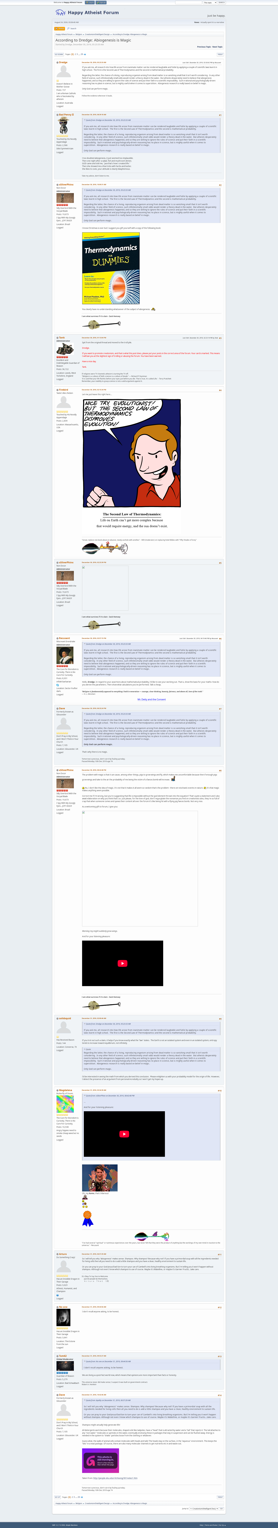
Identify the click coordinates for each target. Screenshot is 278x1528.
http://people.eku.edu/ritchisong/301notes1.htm (115, 1478)
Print (220, 54)
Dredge (63, 62)
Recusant (64, 638)
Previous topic (204, 47)
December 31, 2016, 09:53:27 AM (94, 1356)
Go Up (57, 1497)
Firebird (63, 389)
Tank (62, 337)
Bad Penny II (66, 114)
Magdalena (65, 1090)
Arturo (63, 1254)
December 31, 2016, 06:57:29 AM (94, 1254)
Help (201, 1525)
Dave (62, 708)
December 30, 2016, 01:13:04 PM (94, 338)
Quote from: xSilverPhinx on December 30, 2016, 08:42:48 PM (110, 1095)
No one (63, 1306)
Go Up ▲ (222, 1525)
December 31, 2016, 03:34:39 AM (94, 1090)
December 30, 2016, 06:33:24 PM (94, 708)
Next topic (217, 47)
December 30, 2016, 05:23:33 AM (94, 62)
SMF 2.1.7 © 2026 (58, 1525)
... (79, 54)
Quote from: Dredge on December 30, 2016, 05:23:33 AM (108, 120)
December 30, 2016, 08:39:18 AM (94, 114)
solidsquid (65, 1018)
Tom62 (63, 1355)
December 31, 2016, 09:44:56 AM (94, 1307)
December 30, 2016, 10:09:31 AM (94, 184)
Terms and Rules (211, 1525)
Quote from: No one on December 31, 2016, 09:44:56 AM (108, 1361)
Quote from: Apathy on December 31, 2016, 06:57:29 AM (108, 1400)
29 (82, 54)
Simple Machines (72, 1525)
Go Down (59, 54)
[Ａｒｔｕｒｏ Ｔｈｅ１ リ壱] (57, 1295)
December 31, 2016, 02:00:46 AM (94, 1018)
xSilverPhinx (66, 184)
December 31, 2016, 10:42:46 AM (94, 1395)
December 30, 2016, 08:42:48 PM (94, 770)
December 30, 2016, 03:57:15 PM (94, 638)
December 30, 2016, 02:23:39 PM (94, 562)
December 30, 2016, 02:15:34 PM (94, 390)
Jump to (185, 1508)
